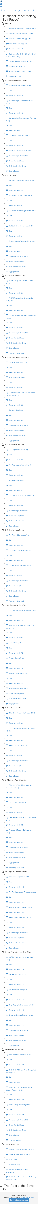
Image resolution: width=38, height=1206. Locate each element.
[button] (1, 2)
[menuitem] (1, 5)
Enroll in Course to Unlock (19, 1200)
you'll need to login (27, 1197)
